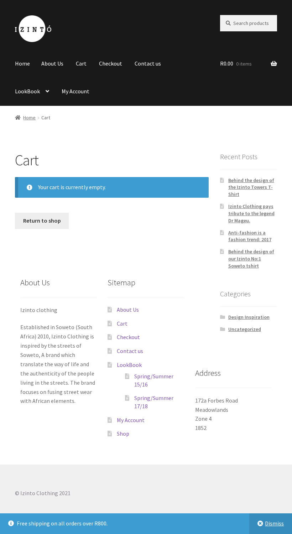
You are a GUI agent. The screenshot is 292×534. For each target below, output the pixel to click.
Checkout (110, 63)
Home (22, 63)
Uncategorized (244, 329)
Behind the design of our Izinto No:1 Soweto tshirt (251, 258)
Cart (81, 63)
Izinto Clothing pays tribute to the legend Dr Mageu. (251, 213)
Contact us (148, 63)
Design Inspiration (249, 317)
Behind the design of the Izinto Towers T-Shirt (251, 187)
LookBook (27, 91)
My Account (75, 91)
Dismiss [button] (274, 523)
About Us (52, 63)
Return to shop (42, 220)
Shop (123, 433)
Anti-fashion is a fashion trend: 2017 (249, 236)
